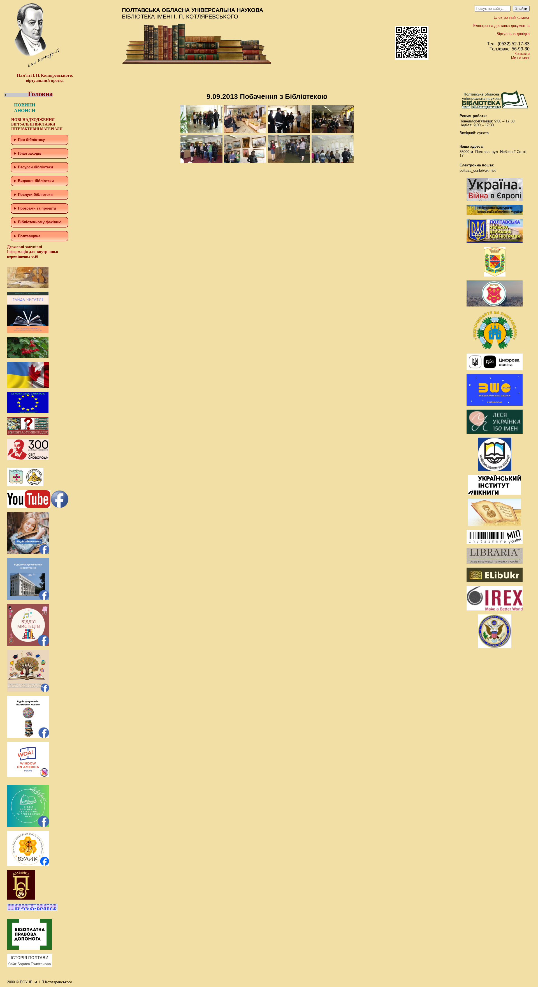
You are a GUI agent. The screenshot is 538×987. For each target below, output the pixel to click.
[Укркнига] (494, 493)
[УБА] (494, 470)
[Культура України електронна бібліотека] (494, 524)
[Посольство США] (494, 647)
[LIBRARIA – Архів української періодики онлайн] (495, 562)
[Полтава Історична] (32, 909)
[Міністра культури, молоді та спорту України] (495, 214)
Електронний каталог (512, 17)
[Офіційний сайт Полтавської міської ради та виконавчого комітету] (495, 305)
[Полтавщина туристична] (494, 348)
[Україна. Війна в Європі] (495, 200)
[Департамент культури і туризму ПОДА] (494, 275)
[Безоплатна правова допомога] (29, 948)
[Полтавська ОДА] (495, 242)
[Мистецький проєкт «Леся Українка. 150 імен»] (495, 432)
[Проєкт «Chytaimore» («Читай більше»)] (495, 542)
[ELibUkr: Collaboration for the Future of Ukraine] (495, 581)
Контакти (522, 54)
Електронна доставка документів (501, 26)
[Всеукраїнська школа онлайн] (495, 404)
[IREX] (495, 609)
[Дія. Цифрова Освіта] (495, 369)
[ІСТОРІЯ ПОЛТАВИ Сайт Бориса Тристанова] (29, 965)
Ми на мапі (520, 58)
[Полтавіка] (21, 898)
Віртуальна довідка (513, 34)
